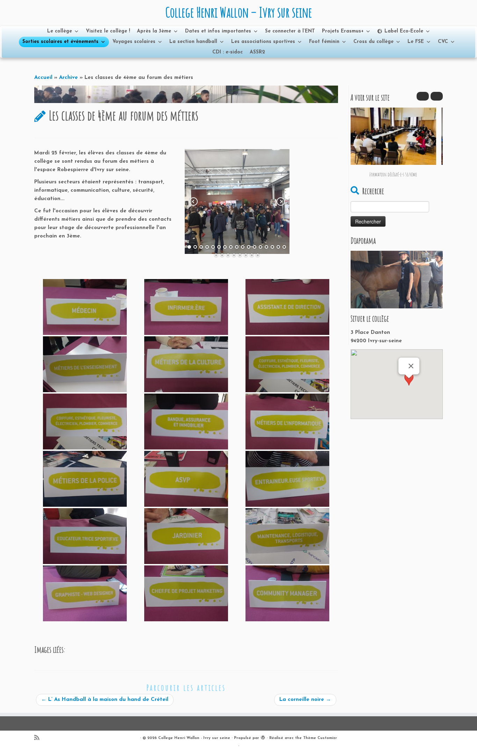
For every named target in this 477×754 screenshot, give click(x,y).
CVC (443, 41)
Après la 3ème (154, 31)
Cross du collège (373, 41)
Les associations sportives (263, 41)
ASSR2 (257, 52)
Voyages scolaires (133, 41)
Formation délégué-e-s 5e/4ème (393, 174)
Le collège (59, 31)
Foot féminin (324, 41)
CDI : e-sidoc (227, 52)
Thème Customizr (320, 738)
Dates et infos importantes (218, 31)
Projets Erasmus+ (343, 31)
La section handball (193, 41)
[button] (437, 96)
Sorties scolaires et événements (60, 41)
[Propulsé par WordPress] (262, 736)
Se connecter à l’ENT (290, 31)
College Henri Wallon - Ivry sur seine (194, 738)
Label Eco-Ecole (403, 31)
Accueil (43, 77)
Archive (68, 77)
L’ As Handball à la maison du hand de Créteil (104, 699)
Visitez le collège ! (108, 31)
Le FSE (416, 41)
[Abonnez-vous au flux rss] (39, 738)
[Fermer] (411, 366)
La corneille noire (305, 699)
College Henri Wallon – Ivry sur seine (238, 12)
